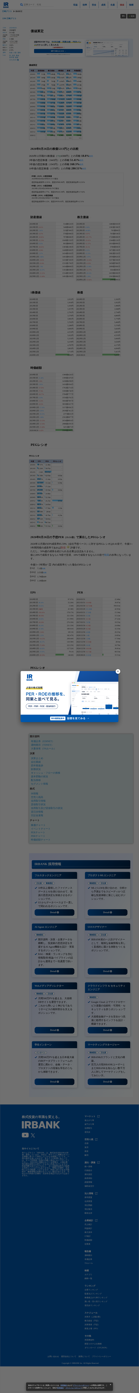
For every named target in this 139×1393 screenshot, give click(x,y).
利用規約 (64, 1385)
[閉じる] (118, 671)
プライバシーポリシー (81, 1385)
